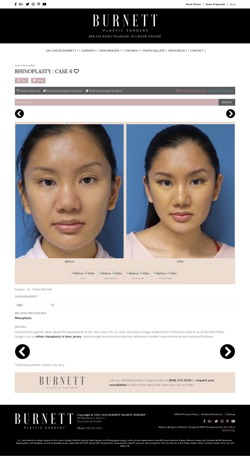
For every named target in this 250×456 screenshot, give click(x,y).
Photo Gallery (29, 65)
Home (17, 65)
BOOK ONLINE (149, 36)
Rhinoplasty (23, 318)
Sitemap (230, 414)
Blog (232, 4)
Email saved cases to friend (105, 90)
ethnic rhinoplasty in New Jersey (58, 336)
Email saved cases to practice (64, 90)
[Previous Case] (19, 113)
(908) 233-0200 (180, 380)
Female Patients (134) (192, 90)
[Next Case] (230, 113)
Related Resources (211, 414)
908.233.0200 (99, 36)
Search (227, 102)
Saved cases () (29, 90)
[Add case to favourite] (76, 71)
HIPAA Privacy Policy (186, 414)
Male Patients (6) (222, 90)
